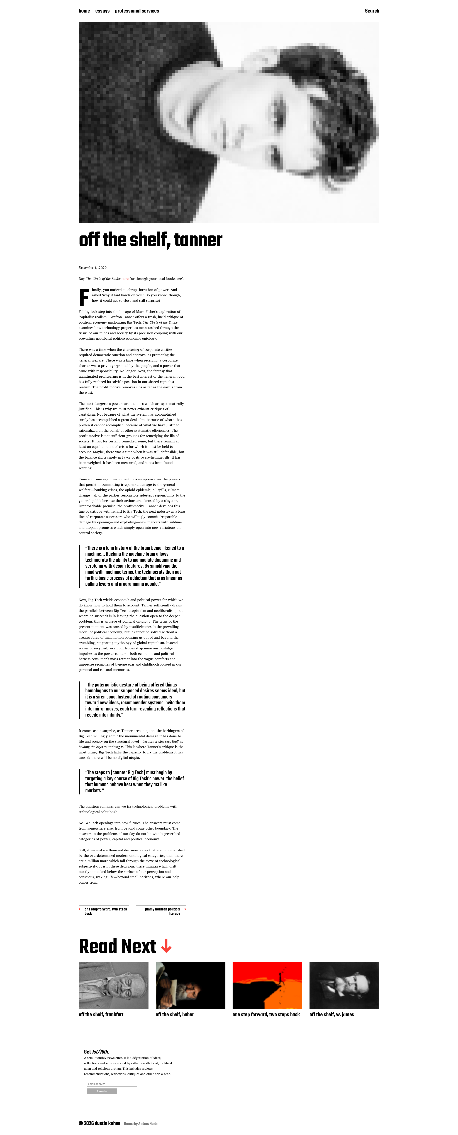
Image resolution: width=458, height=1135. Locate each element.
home (84, 11)
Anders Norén (148, 1124)
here (125, 278)
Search (372, 11)
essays (102, 11)
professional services (137, 11)
